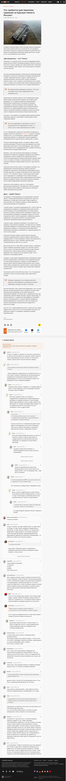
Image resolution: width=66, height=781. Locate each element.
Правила (56, 760)
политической (25, 133)
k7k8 (12, 411)
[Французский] (47, 771)
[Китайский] (50, 771)
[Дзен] (13, 771)
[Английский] (37, 771)
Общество (44, 1)
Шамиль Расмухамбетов (12, 517)
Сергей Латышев (11, 632)
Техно (37, 1)
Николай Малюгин (11, 575)
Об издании (50, 760)
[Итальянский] (42, 771)
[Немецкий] (40, 771)
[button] (64, 1)
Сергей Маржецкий (8, 319)
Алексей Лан (11, 541)
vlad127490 (9, 561)
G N (8, 742)
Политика (24, 1)
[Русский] (34, 771)
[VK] (10, 771)
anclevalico (9, 662)
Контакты (45, 760)
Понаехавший (10, 648)
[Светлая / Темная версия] (57, 1)
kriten (8, 687)
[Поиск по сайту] (61, 1)
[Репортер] (5, 2)
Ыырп (8, 364)
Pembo (9, 384)
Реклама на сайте (37, 760)
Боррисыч (12, 620)
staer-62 (9, 352)
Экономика (31, 1)
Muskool (9, 671)
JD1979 (16, 465)
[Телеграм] (3, 771)
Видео (50, 1)
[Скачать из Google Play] (20, 771)
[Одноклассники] (6, 771)
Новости (17, 1)
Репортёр (6, 6)
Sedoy (8, 695)
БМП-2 (9, 593)
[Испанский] (45, 771)
